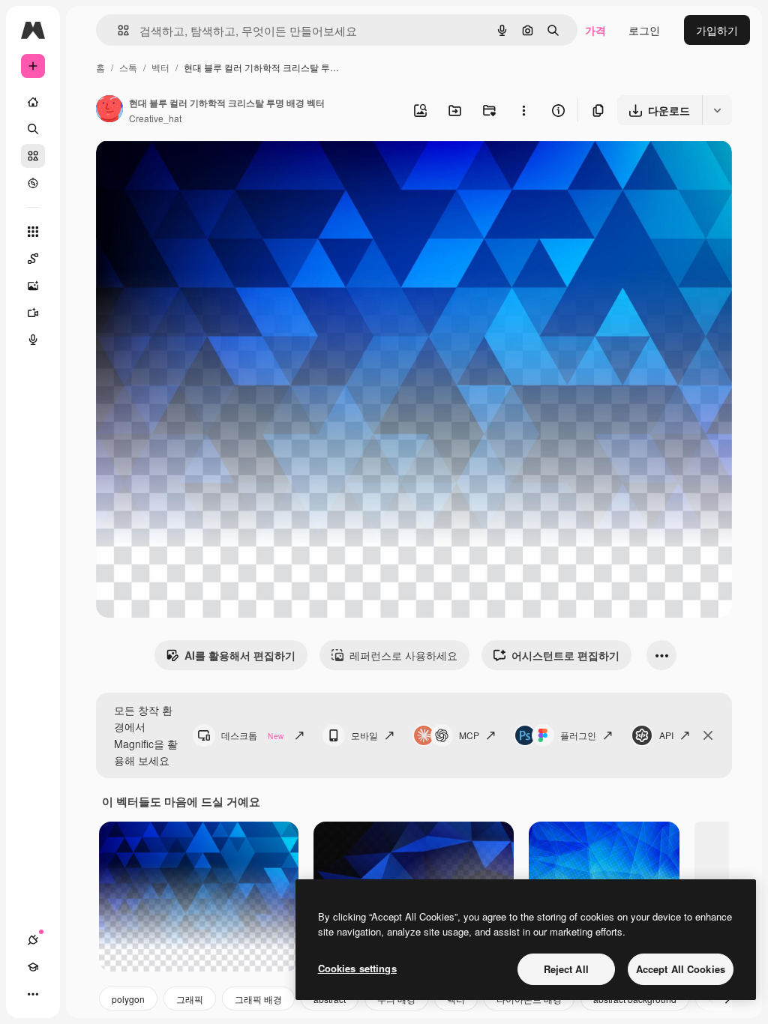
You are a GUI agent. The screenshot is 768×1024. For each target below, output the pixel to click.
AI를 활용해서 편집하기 (240, 655)
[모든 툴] (33, 232)
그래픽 (189, 999)
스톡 (128, 67)
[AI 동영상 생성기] (33, 313)
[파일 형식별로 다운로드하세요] (717, 110)
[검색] (33, 129)
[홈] (33, 102)
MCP (469, 735)
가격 (595, 29)
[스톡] (33, 156)
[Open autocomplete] (117, 30)
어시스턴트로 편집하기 (566, 655)
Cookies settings (357, 968)
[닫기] (708, 735)
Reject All (566, 969)
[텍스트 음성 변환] (33, 340)
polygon (128, 999)
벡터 (161, 67)
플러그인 (578, 735)
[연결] (33, 940)
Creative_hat (155, 118)
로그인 (644, 29)
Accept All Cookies (680, 969)
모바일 (364, 735)
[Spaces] (33, 259)
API (666, 735)
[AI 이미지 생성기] (33, 286)
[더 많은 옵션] (523, 110)
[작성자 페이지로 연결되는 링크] (109, 110)
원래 (182, 169)
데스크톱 (252, 735)
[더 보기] (33, 994)
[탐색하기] (33, 183)
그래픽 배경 (258, 999)
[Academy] (33, 967)
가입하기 (717, 29)
